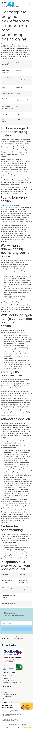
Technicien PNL (7, 676)
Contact (5, 699)
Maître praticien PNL (9, 680)
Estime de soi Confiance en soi (12, 682)
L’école (5, 692)
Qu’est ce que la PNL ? (9, 690)
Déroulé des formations (10, 694)
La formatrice (7, 696)
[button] (30, 4)
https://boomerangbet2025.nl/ (10, 207)
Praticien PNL (6, 678)
